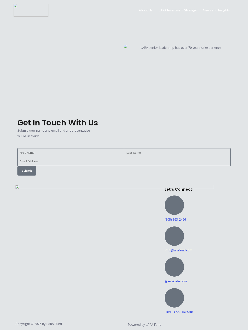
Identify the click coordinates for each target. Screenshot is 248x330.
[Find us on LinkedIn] (174, 298)
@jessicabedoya (176, 281)
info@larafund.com (178, 250)
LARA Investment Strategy (178, 10)
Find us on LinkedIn (179, 312)
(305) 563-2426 (175, 219)
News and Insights (216, 10)
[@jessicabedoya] (174, 267)
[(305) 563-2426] (174, 205)
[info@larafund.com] (174, 236)
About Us (145, 10)
